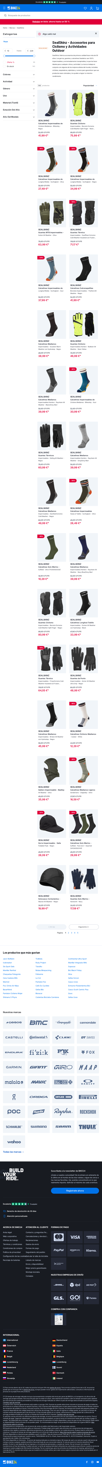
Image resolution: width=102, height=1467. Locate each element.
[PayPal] (58, 1250)
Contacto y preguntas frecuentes (37, 1232)
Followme (39, 974)
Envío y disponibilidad (34, 1264)
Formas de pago (32, 1248)
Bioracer (39, 993)
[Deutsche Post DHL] (58, 1285)
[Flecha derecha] (63, 104)
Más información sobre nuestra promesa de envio (77, 1432)
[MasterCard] (58, 1237)
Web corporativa (10, 1236)
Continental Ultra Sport (77, 959)
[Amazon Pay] (75, 1250)
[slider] (4, 56)
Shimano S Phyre (10, 997)
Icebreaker (7, 963)
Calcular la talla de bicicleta (37, 1256)
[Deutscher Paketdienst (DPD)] (75, 1285)
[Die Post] (91, 1285)
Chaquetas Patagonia (12, 974)
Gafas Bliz (40, 989)
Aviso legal (7, 1232)
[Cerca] (96, 33)
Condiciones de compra (12, 1248)
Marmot (6, 982)
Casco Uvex (73, 982)
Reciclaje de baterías (11, 1260)
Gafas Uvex (73, 997)
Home (5, 28)
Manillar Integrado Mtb (77, 963)
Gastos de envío (32, 1244)
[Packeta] (91, 1298)
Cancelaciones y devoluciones (37, 1236)
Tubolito (39, 966)
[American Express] (91, 1237)
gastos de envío (55, 1388)
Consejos (29, 1276)
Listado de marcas (33, 1260)
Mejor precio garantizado (36, 1268)
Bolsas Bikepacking (43, 970)
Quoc (70, 993)
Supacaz (71, 966)
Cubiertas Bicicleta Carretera (47, 997)
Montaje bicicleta (33, 1272)
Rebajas (36, 21)
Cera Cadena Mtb (10, 978)
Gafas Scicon (73, 978)
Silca (70, 974)
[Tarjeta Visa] (75, 1237)
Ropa (5, 41)
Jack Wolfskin (8, 959)
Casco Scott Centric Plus (78, 989)
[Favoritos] (85, 8)
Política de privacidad (12, 1252)
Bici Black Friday (75, 970)
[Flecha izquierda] (39, 104)
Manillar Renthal (9, 970)
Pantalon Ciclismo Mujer (12, 993)
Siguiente (82, 927)
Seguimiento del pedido (35, 1252)
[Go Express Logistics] (75, 1298)
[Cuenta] (91, 8)
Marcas (12, 28)
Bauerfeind (7, 989)
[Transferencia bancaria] (58, 1264)
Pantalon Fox (41, 982)
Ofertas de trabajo (10, 1240)
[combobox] (78, 85)
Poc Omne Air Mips (11, 986)
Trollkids (39, 959)
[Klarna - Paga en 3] (91, 1250)
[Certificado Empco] (58, 1319)
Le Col (38, 978)
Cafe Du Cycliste (42, 986)
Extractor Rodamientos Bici (79, 986)
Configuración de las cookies (14, 1256)
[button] (19, 74)
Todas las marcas (12, 1152)
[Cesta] (97, 8)
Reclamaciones (32, 1240)
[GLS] (58, 1298)
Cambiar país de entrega (11, 1402)
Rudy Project (41, 963)
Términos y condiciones (12, 1244)
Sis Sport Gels (8, 966)
